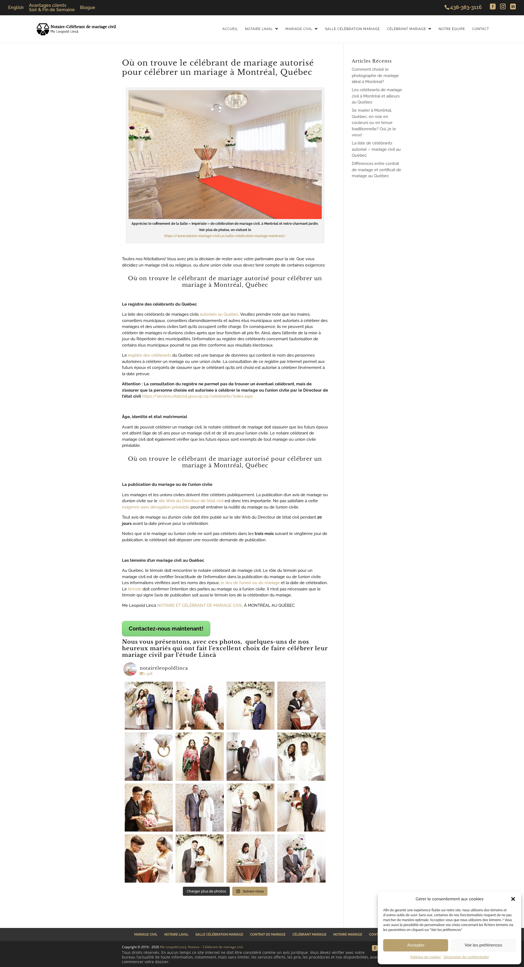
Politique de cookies (425, 957)
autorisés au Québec (219, 314)
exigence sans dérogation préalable (155, 507)
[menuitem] (16, 7)
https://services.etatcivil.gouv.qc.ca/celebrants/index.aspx (197, 396)
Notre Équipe (452, 29)
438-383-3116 (466, 7)
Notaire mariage (347, 934)
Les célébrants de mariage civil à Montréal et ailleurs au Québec (377, 96)
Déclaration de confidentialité (466, 957)
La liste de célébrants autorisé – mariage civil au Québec (376, 149)
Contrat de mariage (267, 934)
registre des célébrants (149, 355)
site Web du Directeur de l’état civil (191, 500)
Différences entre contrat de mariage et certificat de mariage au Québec (376, 169)
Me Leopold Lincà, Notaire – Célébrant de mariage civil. (201, 947)
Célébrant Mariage (406, 29)
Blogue (87, 7)
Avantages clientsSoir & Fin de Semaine (52, 7)
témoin (134, 589)
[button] (513, 899)
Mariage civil (145, 934)
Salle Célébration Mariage (352, 29)
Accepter (415, 945)
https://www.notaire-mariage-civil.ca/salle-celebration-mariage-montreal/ (225, 236)
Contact (480, 29)
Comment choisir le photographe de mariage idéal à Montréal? (375, 75)
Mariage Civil (298, 29)
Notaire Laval (259, 29)
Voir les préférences (483, 945)
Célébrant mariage (309, 934)
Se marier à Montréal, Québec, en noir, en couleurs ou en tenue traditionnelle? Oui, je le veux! (374, 122)
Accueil (230, 29)
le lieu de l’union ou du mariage (250, 582)
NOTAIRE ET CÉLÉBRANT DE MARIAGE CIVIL (199, 605)
